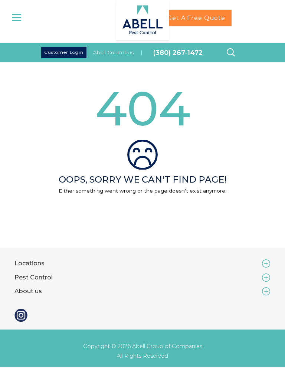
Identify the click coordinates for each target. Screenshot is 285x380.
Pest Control (33, 277)
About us (28, 291)
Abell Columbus (113, 52)
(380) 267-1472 (178, 52)
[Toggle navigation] (16, 16)
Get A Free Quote (196, 18)
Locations (29, 263)
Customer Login (63, 52)
